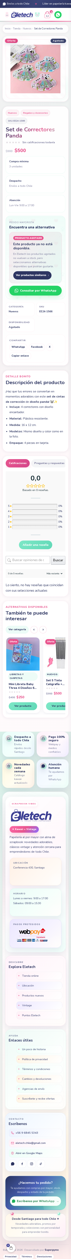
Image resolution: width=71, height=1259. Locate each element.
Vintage (27, 1005)
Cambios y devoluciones (36, 1079)
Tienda (16, 28)
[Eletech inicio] (31, 815)
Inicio (8, 28)
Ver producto (22, 706)
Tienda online (30, 976)
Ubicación (28, 985)
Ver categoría (17, 629)
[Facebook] (22, 1164)
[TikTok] (41, 1164)
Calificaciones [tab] (18, 463)
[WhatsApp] (58, 14)
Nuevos (27, 28)
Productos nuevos (33, 995)
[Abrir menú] (65, 14)
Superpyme (52, 1250)
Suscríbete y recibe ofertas (38, 1098)
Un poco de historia (34, 1049)
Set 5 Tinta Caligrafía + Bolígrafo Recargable (17, 682)
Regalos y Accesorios (35, 112)
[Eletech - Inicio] (22, 15)
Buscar (58, 560)
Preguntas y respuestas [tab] (49, 463)
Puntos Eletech (31, 1015)
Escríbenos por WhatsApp (38, 1201)
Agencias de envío (33, 1089)
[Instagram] (31, 1164)
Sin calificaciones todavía (38, 142)
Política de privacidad (35, 1059)
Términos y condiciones (36, 1069)
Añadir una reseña (35, 545)
